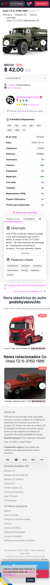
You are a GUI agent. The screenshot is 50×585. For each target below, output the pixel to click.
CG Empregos (10, 500)
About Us (9, 412)
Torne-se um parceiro (13, 492)
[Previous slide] (6, 42)
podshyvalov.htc (27, 97)
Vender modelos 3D (13, 487)
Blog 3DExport (11, 496)
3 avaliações (33, 105)
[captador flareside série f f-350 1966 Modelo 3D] (25, 383)
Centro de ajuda (11, 515)
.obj (31, 125)
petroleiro (25, 266)
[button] (42, 333)
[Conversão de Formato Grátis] (24, 130)
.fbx (9, 125)
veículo (25, 270)
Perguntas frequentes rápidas (17, 519)
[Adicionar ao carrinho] (36, 343)
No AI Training (14, 88)
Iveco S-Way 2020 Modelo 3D (17, 348)
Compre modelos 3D (16, 466)
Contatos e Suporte (15, 506)
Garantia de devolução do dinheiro (19, 540)
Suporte (7, 511)
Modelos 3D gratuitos (14, 479)
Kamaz (10, 275)
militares (35, 270)
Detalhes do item (13, 219)
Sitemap (44, 559)
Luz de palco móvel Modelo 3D (28, 291)
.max (9, 130)
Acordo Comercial (12, 527)
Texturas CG (9, 483)
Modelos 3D (9, 470)
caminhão (37, 266)
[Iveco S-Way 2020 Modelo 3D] (25, 330)
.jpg (24, 125)
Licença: (11, 85)
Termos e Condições (13, 536)
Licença (7, 523)
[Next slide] (43, 42)
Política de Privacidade (14, 532)
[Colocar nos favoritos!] (42, 343)
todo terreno (12, 270)
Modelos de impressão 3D (16, 475)
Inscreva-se (41, 3)
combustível (12, 266)
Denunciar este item (26, 212)
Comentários (29, 219)
